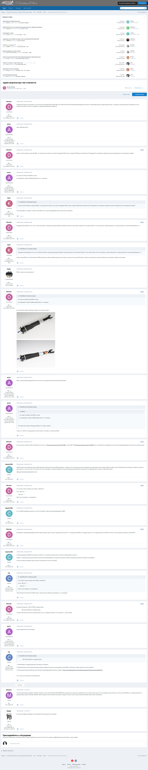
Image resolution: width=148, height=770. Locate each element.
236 (10, 211)
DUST (7, 64)
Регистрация (142, 3)
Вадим (9, 711)
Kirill (8, 198)
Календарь (18, 8)
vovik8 (7, 34)
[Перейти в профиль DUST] (127, 63)
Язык (63, 764)
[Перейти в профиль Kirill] (9, 203)
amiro (9, 124)
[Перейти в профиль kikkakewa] (127, 27)
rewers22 (132, 44)
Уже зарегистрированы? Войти (127, 3)
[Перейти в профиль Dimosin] (4, 88)
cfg (9, 573)
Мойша (8, 22)
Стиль (68, 764)
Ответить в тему (139, 94)
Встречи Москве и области (22, 58)
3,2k (10, 724)
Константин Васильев (11, 52)
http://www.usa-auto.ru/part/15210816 (56, 445)
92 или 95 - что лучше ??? (9, 45)
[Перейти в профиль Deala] (9, 274)
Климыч (8, 70)
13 (34, 62)
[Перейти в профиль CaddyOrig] (127, 39)
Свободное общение (24, 22)
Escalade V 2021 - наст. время (23, 70)
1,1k (10, 477)
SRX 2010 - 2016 (24, 28)
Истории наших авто (21, 64)
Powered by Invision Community (74, 767)
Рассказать (129, 87)
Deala (9, 269)
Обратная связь (27, 8)
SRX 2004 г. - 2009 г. (27, 52)
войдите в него (57, 737)
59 (9, 586)
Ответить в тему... (15, 743)
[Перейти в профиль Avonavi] (127, 57)
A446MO (8, 46)
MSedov (9, 690)
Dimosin (13, 87)
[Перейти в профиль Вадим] (9, 716)
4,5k (10, 137)
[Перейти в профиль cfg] (9, 578)
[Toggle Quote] (19, 202)
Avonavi (8, 58)
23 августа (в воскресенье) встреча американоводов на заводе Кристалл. (22, 57)
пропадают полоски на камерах (11, 68)
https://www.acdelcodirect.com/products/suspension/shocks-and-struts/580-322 (83, 670)
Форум (4, 8)
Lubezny (132, 33)
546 (10, 115)
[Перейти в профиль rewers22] (127, 45)
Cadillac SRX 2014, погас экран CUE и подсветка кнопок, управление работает (22, 27)
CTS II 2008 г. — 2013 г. (22, 34)
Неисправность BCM (8, 33)
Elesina (131, 68)
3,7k (10, 282)
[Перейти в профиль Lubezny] (127, 33)
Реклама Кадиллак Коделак (10, 74)
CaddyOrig (8, 40)
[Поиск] (145, 8)
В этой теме (138, 8)
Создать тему (126, 94)
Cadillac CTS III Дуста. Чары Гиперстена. (13, 62)
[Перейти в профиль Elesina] (127, 69)
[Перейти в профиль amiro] (9, 129)
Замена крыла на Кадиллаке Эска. (11, 21)
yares (7, 76)
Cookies (84, 764)
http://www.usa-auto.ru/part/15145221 (84, 445)
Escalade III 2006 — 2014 (23, 46)
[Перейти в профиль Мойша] (127, 21)
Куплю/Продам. (21, 40)
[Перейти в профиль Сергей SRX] (9, 469)
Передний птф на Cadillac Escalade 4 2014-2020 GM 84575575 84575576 (21, 39)
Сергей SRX (9, 464)
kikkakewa (8, 28)
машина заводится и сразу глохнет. (12, 51)
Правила (11, 8)
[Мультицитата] (18, 118)
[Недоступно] (36, 325)
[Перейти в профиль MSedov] (9, 695)
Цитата (22, 118)
